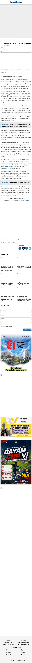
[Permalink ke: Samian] (2, 48)
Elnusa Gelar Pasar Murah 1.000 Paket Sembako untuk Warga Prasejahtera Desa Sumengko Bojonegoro (7, 268)
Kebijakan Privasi (8, 642)
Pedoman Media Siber (23, 644)
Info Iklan (23, 640)
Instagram (24, 652)
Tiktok (24, 654)
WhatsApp (9, 652)
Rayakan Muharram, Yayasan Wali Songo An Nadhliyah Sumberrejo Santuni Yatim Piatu (7, 298)
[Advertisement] (16, 21)
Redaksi (8, 640)
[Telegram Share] (26, 248)
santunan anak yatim (12, 242)
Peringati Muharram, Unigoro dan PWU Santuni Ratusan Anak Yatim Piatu (24, 283)
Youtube (9, 654)
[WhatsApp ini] (30, 248)
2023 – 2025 (3, 139)
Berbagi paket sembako (8, 240)
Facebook (9, 650)
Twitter (24, 650)
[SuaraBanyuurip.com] (16, 2)
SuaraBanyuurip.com (6, 168)
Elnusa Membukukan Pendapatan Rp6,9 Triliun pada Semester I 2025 (7, 283)
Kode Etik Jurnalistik (8, 644)
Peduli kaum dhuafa (20, 240)
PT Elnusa (3, 242)
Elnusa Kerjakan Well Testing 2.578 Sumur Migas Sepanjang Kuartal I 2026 (24, 267)
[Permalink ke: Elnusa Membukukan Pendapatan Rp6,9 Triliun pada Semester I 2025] (8, 277)
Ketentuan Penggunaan (23, 642)
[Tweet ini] (23, 248)
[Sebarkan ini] (19, 248)
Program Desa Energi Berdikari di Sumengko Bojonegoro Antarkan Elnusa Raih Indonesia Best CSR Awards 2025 (24, 299)
